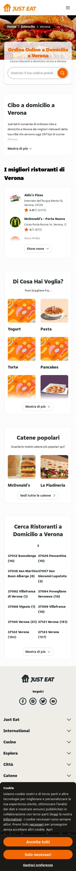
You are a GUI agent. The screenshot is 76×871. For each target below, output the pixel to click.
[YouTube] (53, 701)
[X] (43, 701)
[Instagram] (33, 701)
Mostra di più (18, 148)
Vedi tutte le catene (35, 495)
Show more (35, 248)
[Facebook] (23, 701)
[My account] (68, 7)
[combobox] (32, 73)
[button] (62, 73)
